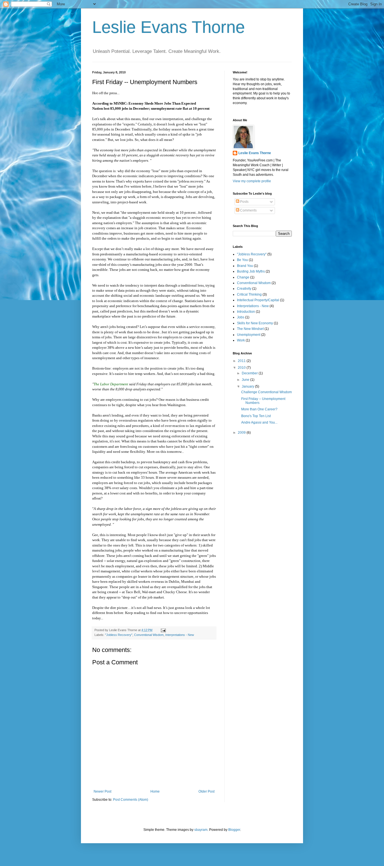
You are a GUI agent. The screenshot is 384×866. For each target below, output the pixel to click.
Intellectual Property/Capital (258, 300)
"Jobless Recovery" (118, 634)
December (250, 373)
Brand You (245, 266)
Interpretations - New (179, 634)
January (248, 386)
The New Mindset (250, 329)
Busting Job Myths (251, 271)
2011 (242, 361)
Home (155, 791)
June (246, 380)
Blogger (234, 830)
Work (241, 340)
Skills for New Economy (255, 323)
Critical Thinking (249, 294)
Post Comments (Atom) (130, 800)
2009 (242, 433)
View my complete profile (252, 181)
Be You (242, 260)
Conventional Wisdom (149, 634)
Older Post (206, 791)
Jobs (240, 317)
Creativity (244, 289)
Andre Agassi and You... (259, 422)
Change (243, 277)
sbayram (200, 830)
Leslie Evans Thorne (168, 27)
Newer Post (102, 791)
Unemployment (248, 335)
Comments (248, 210)
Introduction (246, 312)
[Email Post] (163, 630)
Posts (244, 202)
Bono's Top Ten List (256, 416)
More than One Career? (259, 409)
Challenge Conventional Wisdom (266, 392)
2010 (242, 368)
